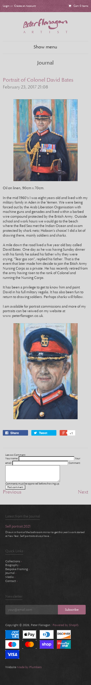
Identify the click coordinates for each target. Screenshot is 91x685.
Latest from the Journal (22, 516)
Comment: (75, 463)
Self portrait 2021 (18, 527)
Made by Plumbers (29, 667)
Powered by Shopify (66, 625)
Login (6, 6)
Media (10, 577)
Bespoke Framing (17, 569)
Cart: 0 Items (81, 6)
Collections (13, 561)
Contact (11, 581)
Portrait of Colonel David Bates (38, 80)
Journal (10, 573)
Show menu (45, 47)
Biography (12, 565)
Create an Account (25, 6)
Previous (12, 492)
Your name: (11, 458)
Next (83, 492)
